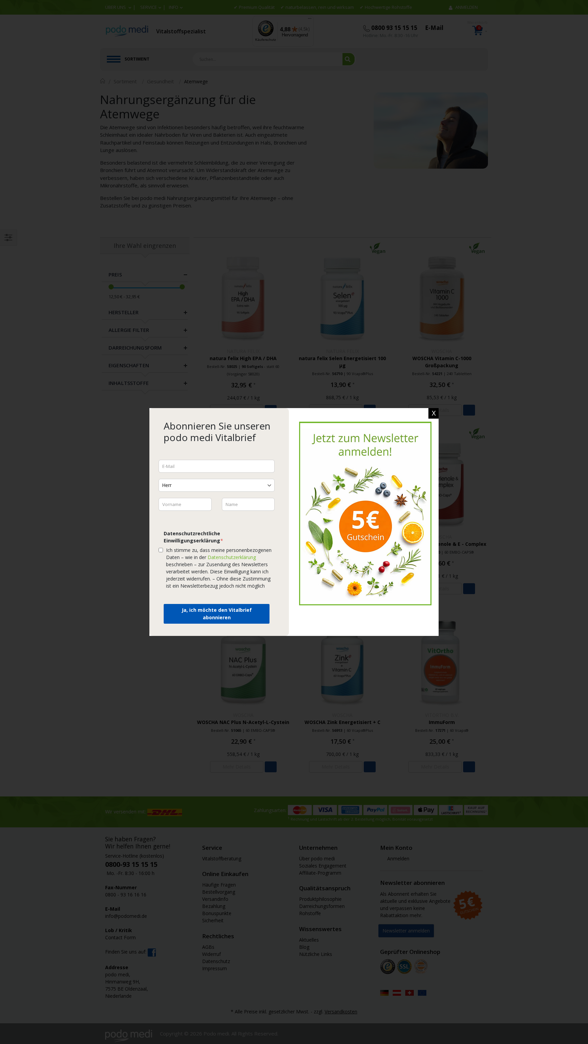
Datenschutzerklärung (232, 557)
